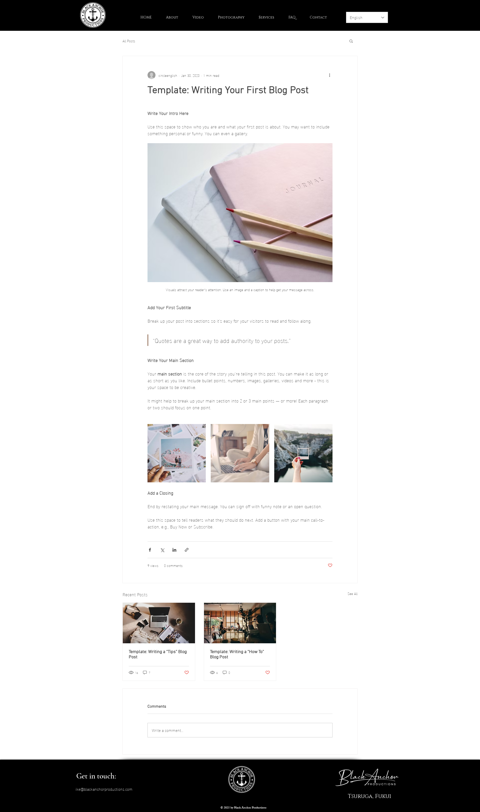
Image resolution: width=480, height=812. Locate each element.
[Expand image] (177, 453)
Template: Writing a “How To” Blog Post (237, 654)
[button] (351, 41)
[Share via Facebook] (150, 549)
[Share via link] (186, 549)
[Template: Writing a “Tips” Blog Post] (159, 623)
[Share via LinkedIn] (174, 549)
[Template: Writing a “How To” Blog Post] (240, 623)
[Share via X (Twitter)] (162, 549)
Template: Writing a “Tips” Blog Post (158, 654)
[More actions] (329, 75)
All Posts (128, 40)
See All (353, 593)
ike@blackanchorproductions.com (104, 788)
